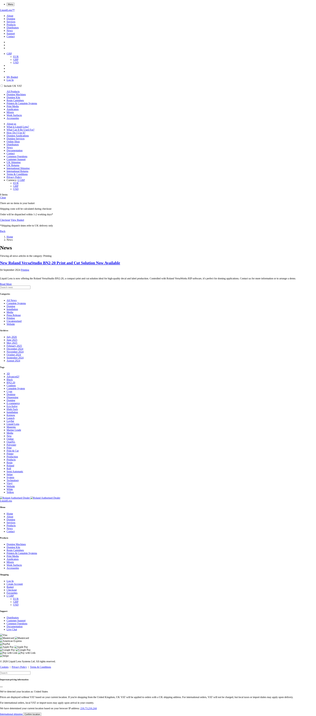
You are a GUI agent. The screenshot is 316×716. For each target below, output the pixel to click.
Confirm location (32, 714)
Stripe (10, 474)
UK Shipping (14, 162)
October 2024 (14, 354)
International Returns (17, 171)
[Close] (1, 686)
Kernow (11, 415)
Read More (6, 284)
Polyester (11, 444)
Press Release (14, 315)
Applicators (13, 109)
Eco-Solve (12, 406)
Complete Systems (16, 303)
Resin (10, 462)
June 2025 (12, 339)
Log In (10, 80)
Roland (10, 465)
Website (11, 324)
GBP (15, 59)
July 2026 (12, 337)
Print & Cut (13, 450)
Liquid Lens (13, 424)
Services (11, 21)
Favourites (12, 592)
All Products (13, 91)
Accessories (13, 118)
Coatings (11, 385)
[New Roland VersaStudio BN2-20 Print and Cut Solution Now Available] (158, 272)
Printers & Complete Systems (22, 103)
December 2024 (15, 348)
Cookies (4, 667)
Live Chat (12, 629)
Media (10, 312)
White (10, 489)
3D (8, 373)
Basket (10, 587)
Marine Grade (14, 430)
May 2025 (12, 342)
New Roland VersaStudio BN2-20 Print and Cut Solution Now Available (60, 263)
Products (11, 24)
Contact (11, 36)
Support (11, 33)
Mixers (10, 112)
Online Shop (13, 141)
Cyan (9, 391)
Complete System (16, 388)
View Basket (17, 220)
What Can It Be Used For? (20, 129)
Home (10, 236)
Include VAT (13, 85)
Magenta (11, 427)
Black (10, 379)
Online (10, 438)
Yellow (10, 492)
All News (12, 300)
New (9, 436)
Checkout (5, 220)
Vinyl (9, 483)
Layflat (10, 421)
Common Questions (17, 156)
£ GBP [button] (21, 180)
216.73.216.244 (88, 708)
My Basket (12, 77)
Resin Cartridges (15, 100)
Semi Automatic (15, 471)
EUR (16, 56)
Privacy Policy (14, 177)
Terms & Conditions (17, 174)
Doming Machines (16, 94)
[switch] (2, 86)
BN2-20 (11, 382)
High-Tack (12, 409)
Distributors (13, 27)
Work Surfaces (14, 115)
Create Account (15, 584)
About (10, 15)
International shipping (11, 714)
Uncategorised (14, 321)
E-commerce (13, 403)
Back (2, 231)
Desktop (11, 394)
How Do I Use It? (16, 132)
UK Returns (13, 165)
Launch (10, 418)
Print (9, 447)
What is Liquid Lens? (18, 126)
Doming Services (16, 138)
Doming (11, 18)
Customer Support (16, 159)
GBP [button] (9, 53)
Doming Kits (13, 97)
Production (12, 456)
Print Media (13, 106)
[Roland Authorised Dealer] (30, 497)
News (10, 30)
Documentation (15, 150)
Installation (12, 309)
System (10, 477)
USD (16, 62)
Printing (25, 269)
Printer (10, 453)
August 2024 (13, 360)
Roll (9, 468)
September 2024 (15, 357)
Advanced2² (13, 376)
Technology (13, 480)
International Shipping (18, 168)
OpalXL (11, 441)
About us (11, 123)
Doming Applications (18, 135)
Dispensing (12, 397)
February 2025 (14, 345)
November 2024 (15, 351)
